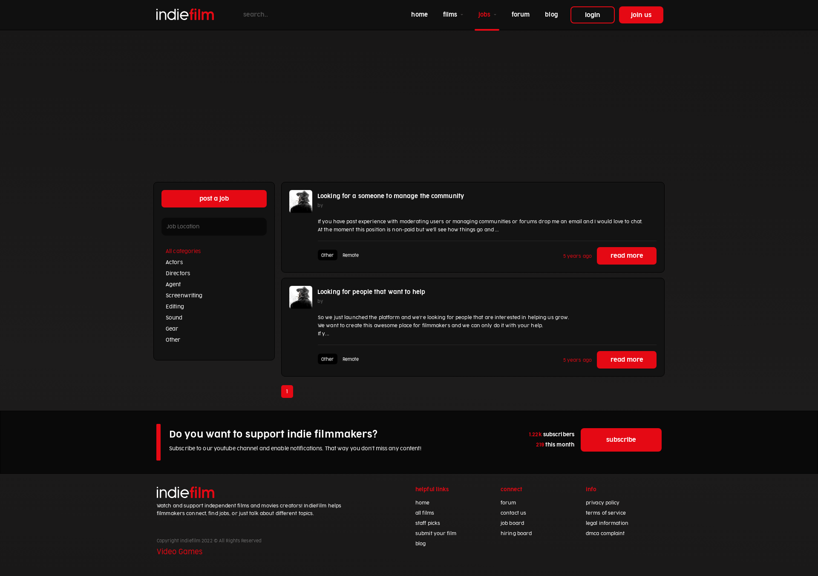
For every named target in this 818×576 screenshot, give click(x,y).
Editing (175, 306)
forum (521, 14)
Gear (172, 328)
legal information (607, 523)
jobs (485, 14)
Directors (178, 273)
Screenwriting (184, 295)
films (451, 14)
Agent (173, 284)
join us (641, 15)
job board (512, 523)
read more (627, 256)
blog (551, 14)
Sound (174, 317)
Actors (174, 262)
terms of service (606, 513)
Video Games (179, 552)
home (421, 14)
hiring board (516, 533)
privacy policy (603, 503)
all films (424, 513)
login (592, 15)
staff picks (427, 523)
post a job (214, 199)
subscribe (621, 440)
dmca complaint (605, 533)
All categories (183, 251)
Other (173, 340)
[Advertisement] (409, 94)
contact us (513, 513)
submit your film (435, 533)
